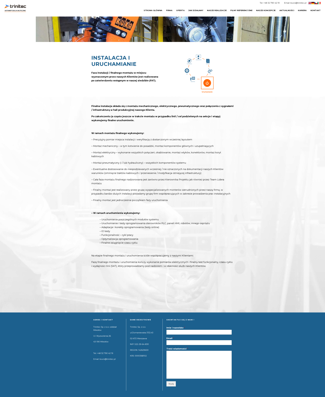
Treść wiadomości (177, 349)
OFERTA (180, 10)
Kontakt (316, 10)
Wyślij (171, 384)
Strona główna (153, 10)
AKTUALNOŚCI (286, 10)
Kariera (302, 10)
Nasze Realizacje (217, 10)
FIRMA (169, 10)
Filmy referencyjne (241, 10)
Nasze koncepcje (266, 10)
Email (170, 338)
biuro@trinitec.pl (298, 3)
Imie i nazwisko (175, 328)
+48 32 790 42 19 (271, 3)
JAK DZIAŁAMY (195, 10)
